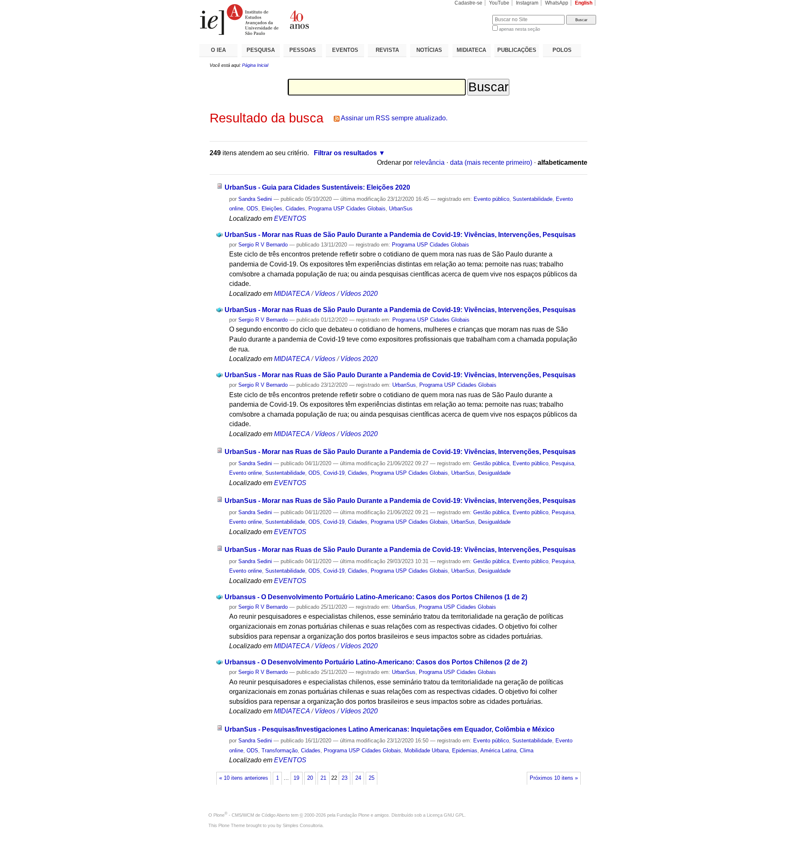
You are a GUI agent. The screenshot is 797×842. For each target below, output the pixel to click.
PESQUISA (261, 50)
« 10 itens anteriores (243, 778)
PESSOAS (302, 50)
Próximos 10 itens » (554, 778)
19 (296, 778)
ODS (252, 208)
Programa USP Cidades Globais (347, 208)
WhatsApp (556, 3)
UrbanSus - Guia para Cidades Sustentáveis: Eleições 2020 (317, 187)
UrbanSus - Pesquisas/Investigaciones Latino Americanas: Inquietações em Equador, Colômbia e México (390, 729)
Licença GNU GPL (446, 815)
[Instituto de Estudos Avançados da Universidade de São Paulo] (298, 19)
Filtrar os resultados (345, 152)
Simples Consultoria (303, 825)
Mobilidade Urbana (426, 750)
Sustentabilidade (533, 199)
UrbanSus (401, 208)
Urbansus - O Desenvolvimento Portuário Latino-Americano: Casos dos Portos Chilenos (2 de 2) (376, 662)
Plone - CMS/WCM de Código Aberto (251, 815)
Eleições (272, 208)
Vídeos (325, 293)
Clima (526, 750)
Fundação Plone (353, 815)
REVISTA (387, 50)
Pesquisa (563, 463)
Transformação (280, 750)
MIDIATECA (471, 50)
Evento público (491, 199)
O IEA (218, 50)
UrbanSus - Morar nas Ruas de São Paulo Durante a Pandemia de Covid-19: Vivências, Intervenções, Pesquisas (400, 234)
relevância (429, 162)
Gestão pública (491, 463)
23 (344, 778)
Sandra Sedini (255, 199)
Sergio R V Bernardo (263, 245)
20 (310, 778)
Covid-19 (334, 473)
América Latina (498, 750)
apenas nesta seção (519, 29)
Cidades (295, 208)
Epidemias (464, 750)
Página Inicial (255, 65)
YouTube (499, 3)
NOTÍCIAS (429, 50)
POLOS (562, 50)
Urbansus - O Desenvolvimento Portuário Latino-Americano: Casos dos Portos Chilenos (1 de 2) (376, 596)
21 (323, 778)
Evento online (245, 473)
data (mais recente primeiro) (491, 162)
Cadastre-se (468, 3)
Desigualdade (494, 473)
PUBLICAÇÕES (516, 50)
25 (371, 778)
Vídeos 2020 (359, 293)
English (583, 3)
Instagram (527, 3)
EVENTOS (345, 50)
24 (358, 778)
